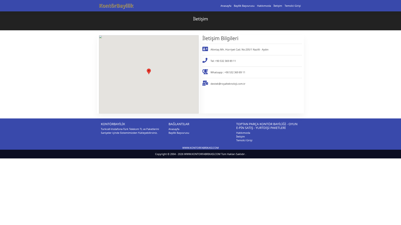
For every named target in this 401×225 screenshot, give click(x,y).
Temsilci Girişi (293, 6)
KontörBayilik (116, 5)
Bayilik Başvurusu (244, 6)
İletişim (277, 6)
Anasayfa (226, 6)
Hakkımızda (264, 6)
